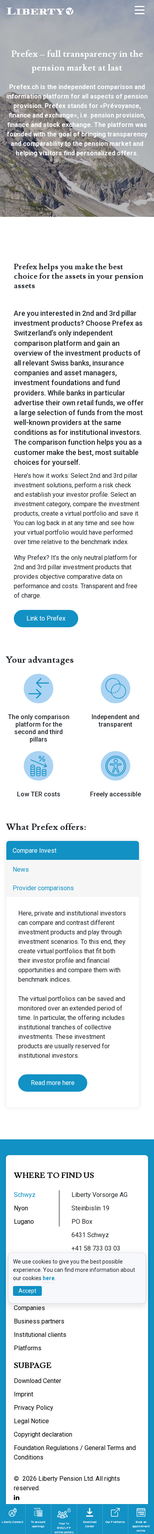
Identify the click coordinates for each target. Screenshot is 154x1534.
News (21, 869)
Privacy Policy (33, 1407)
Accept (27, 1291)
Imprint (23, 1394)
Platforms (27, 1348)
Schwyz (25, 1194)
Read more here (53, 1083)
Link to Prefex (46, 618)
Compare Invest (34, 850)
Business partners (39, 1321)
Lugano (24, 1221)
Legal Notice (31, 1421)
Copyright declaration (43, 1434)
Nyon (21, 1208)
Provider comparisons (43, 888)
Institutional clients (40, 1334)
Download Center (37, 1381)
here (48, 1278)
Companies (29, 1308)
